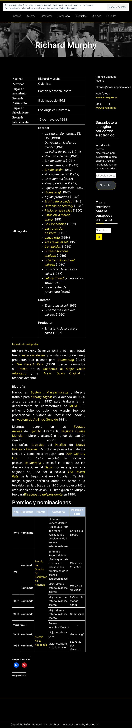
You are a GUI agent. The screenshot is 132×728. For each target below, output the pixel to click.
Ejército (36, 431)
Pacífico (60, 445)
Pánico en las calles (58, 210)
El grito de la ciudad (58, 201)
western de (24, 419)
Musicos (96, 16)
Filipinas (32, 449)
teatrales (38, 445)
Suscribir (106, 185)
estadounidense (33, 355)
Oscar (49, 467)
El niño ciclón (54, 170)
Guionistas (81, 16)
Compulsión (53, 246)
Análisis (17, 16)
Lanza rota (52, 237)
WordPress (54, 724)
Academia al (54, 369)
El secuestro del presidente (43, 494)
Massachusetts (57, 392)
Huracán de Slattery (59, 206)
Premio (22, 369)
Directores (46, 16)
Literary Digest (41, 397)
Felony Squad (54, 278)
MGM (73, 406)
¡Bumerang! (53, 192)
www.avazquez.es (107, 97)
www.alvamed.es (106, 107)
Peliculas (111, 16)
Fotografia (64, 16)
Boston (36, 392)
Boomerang (66, 360)
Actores (31, 16)
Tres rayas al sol (56, 242)
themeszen (92, 724)
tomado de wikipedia (25, 344)
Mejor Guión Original (62, 373)
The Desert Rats (29, 364)
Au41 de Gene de (45, 419)
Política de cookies (67, 8)
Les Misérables (55, 224)
